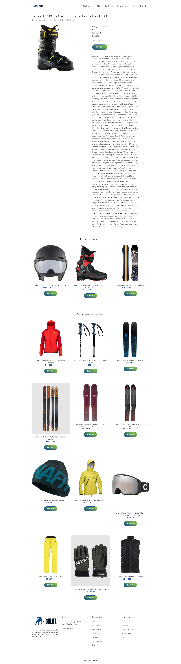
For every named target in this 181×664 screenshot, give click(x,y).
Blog (134, 6)
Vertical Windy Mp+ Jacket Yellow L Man (90, 500)
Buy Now (99, 47)
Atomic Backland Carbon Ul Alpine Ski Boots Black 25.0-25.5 (90, 286)
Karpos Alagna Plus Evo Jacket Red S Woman (50, 361)
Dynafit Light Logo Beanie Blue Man (50, 500)
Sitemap (125, 637)
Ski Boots (109, 6)
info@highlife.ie (67, 629)
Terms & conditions (129, 630)
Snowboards (122, 6)
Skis (98, 6)
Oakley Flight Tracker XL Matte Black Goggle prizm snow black (130, 514)
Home (34, 20)
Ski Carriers (88, 6)
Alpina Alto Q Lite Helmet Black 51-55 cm (50, 285)
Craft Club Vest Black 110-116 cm (130, 577)
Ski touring (109, 27)
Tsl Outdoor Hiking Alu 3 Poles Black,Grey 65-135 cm (90, 361)
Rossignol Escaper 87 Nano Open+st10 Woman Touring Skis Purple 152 (90, 425)
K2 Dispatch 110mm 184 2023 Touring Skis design (50, 438)
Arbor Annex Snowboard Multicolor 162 (130, 285)
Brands (143, 6)
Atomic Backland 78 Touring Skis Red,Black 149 (130, 425)
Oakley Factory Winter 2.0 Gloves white (90, 589)
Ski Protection (97, 641)
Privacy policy (127, 633)
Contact (125, 626)
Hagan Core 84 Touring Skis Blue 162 (130, 360)
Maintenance (96, 630)
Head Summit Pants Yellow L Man (50, 577)
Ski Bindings (96, 633)
